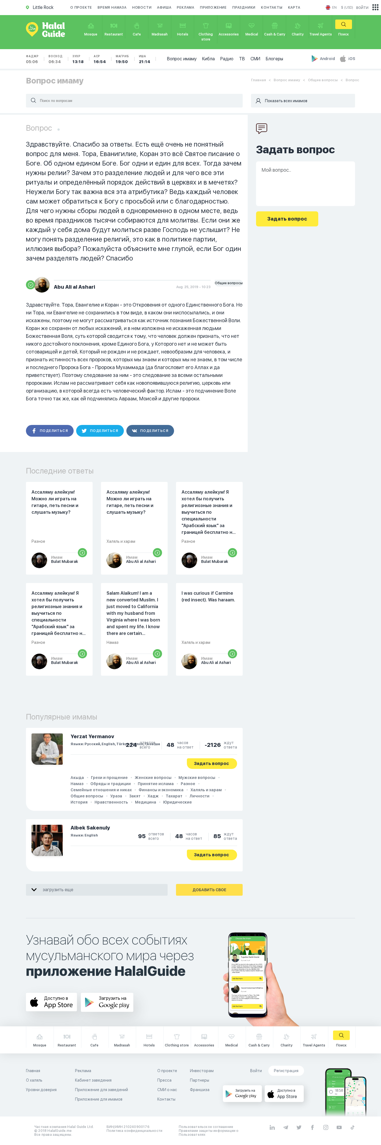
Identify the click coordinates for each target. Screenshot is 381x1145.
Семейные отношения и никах (101, 790)
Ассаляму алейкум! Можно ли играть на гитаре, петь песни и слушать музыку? (55, 502)
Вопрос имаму (182, 58)
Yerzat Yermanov (92, 736)
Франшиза (199, 1089)
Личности (199, 796)
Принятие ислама (156, 783)
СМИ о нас (167, 1089)
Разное (188, 783)
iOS (351, 58)
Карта (294, 7)
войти (362, 7)
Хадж (153, 796)
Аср (100, 59)
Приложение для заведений (101, 1089)
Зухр (78, 59)
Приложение (213, 7)
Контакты (271, 7)
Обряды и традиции (110, 783)
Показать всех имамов (286, 101)
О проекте (81, 7)
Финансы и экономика (161, 790)
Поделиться (54, 431)
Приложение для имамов (98, 1099)
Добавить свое (209, 890)
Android (328, 58)
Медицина (145, 802)
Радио (226, 58)
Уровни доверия (41, 1089)
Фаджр (32, 59)
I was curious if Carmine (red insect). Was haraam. (208, 597)
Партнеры (199, 1080)
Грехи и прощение (109, 777)
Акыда (77, 777)
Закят (135, 796)
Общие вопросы (323, 80)
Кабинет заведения (93, 1080)
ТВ (242, 58)
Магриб (122, 59)
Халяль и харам (206, 790)
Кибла (208, 58)
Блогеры (274, 58)
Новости (142, 7)
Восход (56, 59)
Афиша (164, 7)
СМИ (255, 58)
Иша (144, 59)
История (79, 802)
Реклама (185, 7)
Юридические (177, 802)
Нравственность (111, 802)
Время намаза (112, 7)
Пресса (164, 1080)
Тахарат (174, 796)
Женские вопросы (153, 777)
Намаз (77, 783)
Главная (258, 80)
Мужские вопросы (197, 777)
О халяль (34, 1080)
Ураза (116, 796)
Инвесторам (202, 1070)
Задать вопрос (211, 763)
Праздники (243, 7)
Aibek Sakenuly (90, 828)
